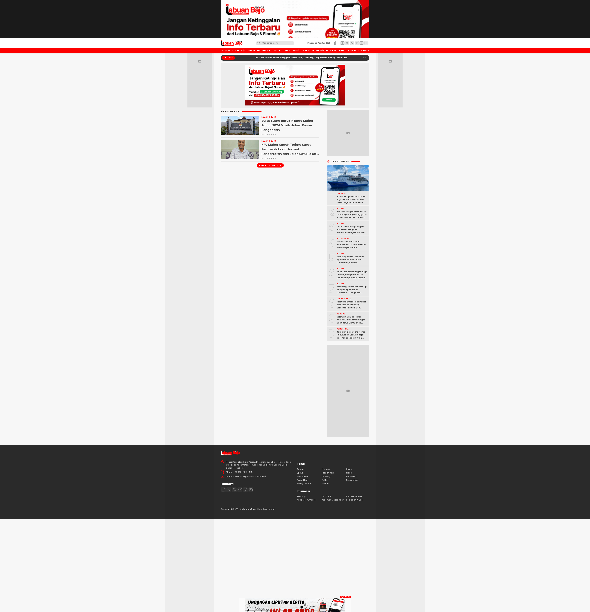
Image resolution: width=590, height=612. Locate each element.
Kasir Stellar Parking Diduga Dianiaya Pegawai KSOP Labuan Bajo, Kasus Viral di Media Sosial (352, 276)
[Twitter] (228, 489)
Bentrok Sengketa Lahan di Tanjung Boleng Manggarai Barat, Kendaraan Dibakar (352, 214)
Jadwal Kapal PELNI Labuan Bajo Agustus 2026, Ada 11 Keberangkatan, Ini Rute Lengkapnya (351, 201)
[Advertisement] (92, 565)
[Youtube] (250, 489)
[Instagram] (245, 489)
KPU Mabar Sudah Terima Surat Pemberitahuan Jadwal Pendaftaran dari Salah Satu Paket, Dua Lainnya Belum (289, 151)
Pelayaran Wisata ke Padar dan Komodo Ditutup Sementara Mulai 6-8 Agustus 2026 (351, 306)
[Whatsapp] (234, 489)
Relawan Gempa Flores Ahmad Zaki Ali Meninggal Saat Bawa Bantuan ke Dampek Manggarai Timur (351, 321)
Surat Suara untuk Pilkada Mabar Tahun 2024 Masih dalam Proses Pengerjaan (287, 125)
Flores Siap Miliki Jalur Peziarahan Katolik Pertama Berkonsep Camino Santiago (352, 246)
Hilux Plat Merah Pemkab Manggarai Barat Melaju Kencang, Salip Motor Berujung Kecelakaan (270, 57)
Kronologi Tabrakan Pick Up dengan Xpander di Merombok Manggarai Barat (352, 291)
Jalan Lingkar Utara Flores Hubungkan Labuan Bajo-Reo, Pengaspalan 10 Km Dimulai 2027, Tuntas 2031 (351, 336)
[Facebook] (223, 489)
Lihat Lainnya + (270, 165)
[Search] (259, 43)
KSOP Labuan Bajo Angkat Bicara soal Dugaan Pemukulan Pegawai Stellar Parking (351, 231)
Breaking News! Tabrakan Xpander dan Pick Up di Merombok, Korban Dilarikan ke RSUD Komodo (351, 261)
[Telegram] (239, 489)
